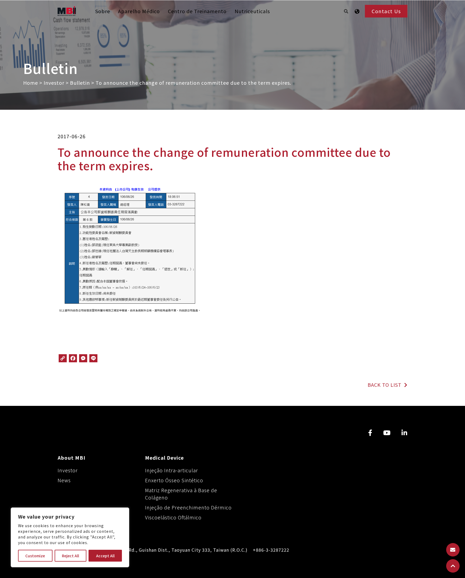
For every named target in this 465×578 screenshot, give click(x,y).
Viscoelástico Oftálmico (173, 517)
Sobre (102, 11)
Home (30, 82)
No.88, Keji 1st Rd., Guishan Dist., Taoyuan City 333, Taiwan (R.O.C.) (171, 549)
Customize (35, 555)
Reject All (70, 555)
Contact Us (386, 11)
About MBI (71, 457)
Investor (54, 82)
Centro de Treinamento (197, 11)
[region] (70, 537)
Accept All (105, 555)
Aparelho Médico (139, 11)
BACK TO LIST (385, 384)
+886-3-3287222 (271, 549)
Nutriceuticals (252, 11)
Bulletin (80, 82)
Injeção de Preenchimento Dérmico (188, 507)
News (64, 480)
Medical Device (164, 457)
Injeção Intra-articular (171, 470)
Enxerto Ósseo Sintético (174, 480)
